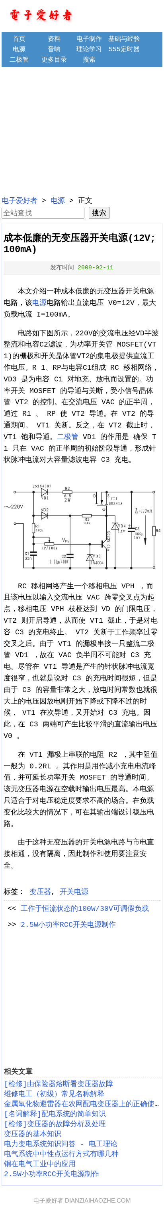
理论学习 (89, 49)
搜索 (89, 60)
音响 (54, 49)
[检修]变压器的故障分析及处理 (55, 1124)
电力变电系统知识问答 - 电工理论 (60, 1144)
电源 (19, 49)
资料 (54, 39)
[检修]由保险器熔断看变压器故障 (58, 1084)
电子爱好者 (19, 201)
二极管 (19, 60)
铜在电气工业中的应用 (40, 1164)
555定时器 (124, 49)
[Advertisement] (82, 130)
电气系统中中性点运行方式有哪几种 (61, 1154)
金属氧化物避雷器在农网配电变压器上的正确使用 (83, 1104)
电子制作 (89, 39)
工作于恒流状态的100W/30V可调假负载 (85, 909)
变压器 (40, 892)
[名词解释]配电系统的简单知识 (55, 1114)
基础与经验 (124, 39)
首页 (19, 39)
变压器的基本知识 (32, 1134)
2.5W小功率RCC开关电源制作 (68, 925)
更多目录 (54, 60)
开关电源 (74, 892)
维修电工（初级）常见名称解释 (54, 1094)
